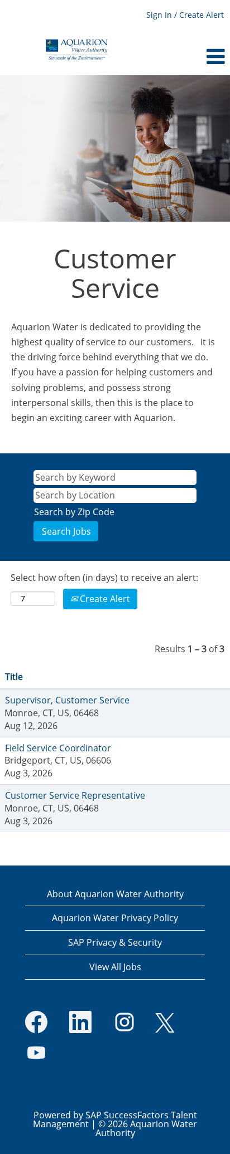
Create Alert (104, 599)
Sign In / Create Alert (185, 14)
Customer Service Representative (75, 795)
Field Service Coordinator (58, 748)
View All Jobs (115, 967)
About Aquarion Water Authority (115, 894)
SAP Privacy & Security (115, 942)
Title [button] (14, 677)
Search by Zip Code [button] (74, 512)
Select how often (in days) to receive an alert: (104, 577)
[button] (192, 56)
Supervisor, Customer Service (67, 700)
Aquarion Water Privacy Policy (115, 918)
